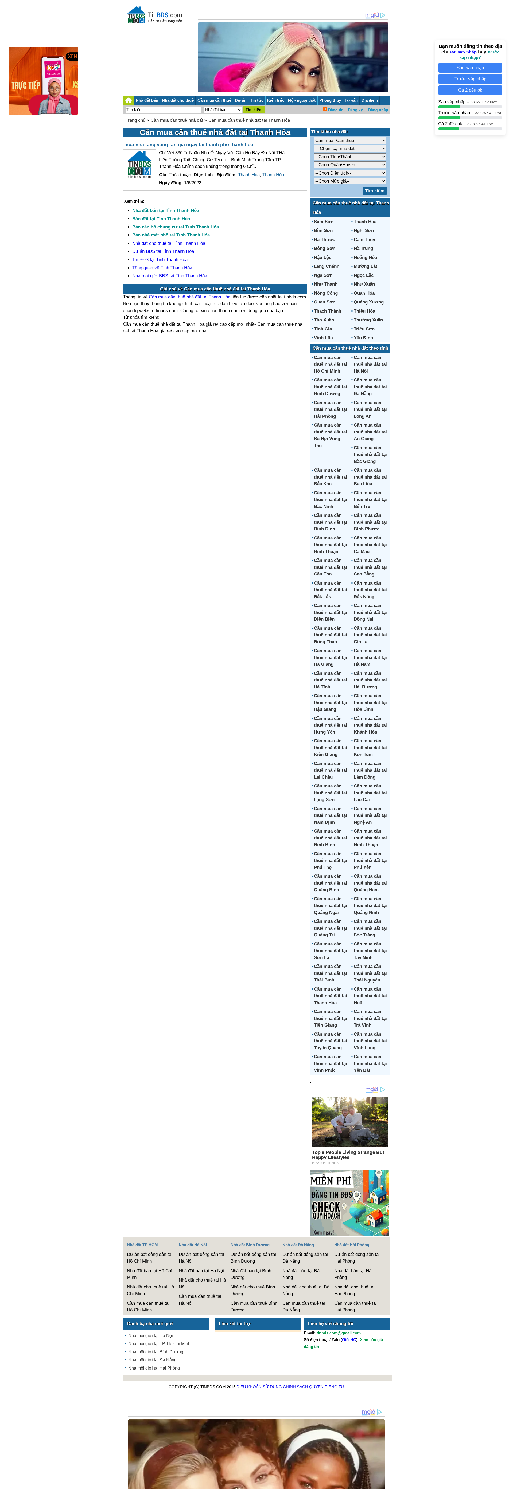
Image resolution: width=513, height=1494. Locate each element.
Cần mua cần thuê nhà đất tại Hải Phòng (330, 409)
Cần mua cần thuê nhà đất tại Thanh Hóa (249, 120)
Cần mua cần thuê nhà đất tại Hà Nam (370, 657)
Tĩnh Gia (323, 329)
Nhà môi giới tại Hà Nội (150, 1335)
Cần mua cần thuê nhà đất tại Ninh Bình (330, 838)
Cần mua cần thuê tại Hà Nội (200, 1300)
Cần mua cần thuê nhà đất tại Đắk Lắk (330, 590)
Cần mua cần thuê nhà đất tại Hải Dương (370, 680)
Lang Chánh (326, 266)
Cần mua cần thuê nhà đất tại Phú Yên (370, 860)
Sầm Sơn (323, 221)
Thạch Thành (327, 311)
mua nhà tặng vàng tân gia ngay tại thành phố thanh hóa (188, 144)
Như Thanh (325, 284)
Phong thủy (330, 100)
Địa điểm (370, 100)
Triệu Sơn (364, 329)
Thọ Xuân (324, 319)
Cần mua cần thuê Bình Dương (254, 1307)
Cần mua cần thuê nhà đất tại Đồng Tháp (330, 635)
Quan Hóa (364, 293)
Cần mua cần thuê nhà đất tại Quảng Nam (370, 883)
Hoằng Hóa (365, 257)
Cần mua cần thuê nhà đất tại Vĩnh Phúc (330, 1063)
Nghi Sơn (364, 230)
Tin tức (256, 100)
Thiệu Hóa (364, 311)
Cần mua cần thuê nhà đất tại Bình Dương (330, 386)
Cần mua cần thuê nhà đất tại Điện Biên (330, 612)
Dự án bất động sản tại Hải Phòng (357, 1258)
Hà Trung (363, 248)
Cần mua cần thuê (214, 100)
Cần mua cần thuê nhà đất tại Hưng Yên (330, 725)
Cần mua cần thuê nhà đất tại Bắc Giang (370, 454)
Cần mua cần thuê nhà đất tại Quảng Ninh (370, 905)
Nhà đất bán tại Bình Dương (251, 1274)
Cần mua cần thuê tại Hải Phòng (355, 1307)
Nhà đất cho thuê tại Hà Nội (202, 1284)
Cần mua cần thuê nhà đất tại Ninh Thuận (370, 838)
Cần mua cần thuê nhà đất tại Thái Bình (330, 973)
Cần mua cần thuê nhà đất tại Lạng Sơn (330, 792)
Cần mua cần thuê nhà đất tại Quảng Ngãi (330, 905)
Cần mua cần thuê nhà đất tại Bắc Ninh (330, 499)
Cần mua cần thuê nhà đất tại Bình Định (330, 522)
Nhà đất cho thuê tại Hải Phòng (354, 1290)
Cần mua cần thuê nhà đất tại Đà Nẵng (370, 386)
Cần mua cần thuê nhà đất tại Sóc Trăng (370, 928)
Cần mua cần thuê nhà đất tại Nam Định (330, 815)
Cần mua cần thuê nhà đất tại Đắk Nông (370, 590)
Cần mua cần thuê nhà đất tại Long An (370, 409)
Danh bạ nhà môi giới (150, 1323)
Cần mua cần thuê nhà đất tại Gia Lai (370, 635)
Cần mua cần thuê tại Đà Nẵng (303, 1307)
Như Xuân (364, 284)
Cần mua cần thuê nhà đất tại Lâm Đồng (370, 770)
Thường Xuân (368, 319)
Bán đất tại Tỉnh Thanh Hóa (161, 218)
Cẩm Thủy (364, 239)
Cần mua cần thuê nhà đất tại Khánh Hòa (370, 725)
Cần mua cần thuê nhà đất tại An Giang (370, 432)
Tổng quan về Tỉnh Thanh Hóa (162, 267)
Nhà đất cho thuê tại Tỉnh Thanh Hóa (168, 243)
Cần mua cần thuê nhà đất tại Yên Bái (370, 1063)
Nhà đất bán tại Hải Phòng (353, 1274)
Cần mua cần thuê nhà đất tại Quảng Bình (330, 883)
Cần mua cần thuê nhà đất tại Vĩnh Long (370, 1041)
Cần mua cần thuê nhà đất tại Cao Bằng (370, 567)
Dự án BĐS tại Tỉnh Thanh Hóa (163, 251)
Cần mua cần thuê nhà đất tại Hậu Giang (330, 702)
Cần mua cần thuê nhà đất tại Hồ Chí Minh (330, 364)
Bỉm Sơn (323, 230)
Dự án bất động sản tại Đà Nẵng (305, 1258)
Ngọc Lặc (364, 275)
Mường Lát (365, 266)
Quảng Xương (369, 302)
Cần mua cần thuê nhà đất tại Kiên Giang (330, 747)
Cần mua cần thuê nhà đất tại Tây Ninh (370, 950)
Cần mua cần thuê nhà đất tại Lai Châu (330, 770)
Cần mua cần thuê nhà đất (177, 120)
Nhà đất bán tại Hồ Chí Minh (149, 1274)
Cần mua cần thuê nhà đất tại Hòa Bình (370, 702)
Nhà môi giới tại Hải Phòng (154, 1368)
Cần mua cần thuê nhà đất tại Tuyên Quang (330, 1041)
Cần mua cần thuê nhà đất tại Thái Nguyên (370, 973)
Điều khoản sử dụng (259, 1387)
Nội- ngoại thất (302, 100)
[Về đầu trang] (508, 1487)
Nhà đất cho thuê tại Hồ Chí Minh (150, 1290)
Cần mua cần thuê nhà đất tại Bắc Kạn (330, 477)
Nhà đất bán (147, 100)
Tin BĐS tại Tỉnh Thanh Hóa (160, 259)
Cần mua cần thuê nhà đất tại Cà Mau (370, 544)
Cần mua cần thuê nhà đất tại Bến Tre (370, 499)
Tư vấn (351, 100)
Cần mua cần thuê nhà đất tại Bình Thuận (330, 544)
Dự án (240, 100)
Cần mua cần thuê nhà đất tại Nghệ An (370, 815)
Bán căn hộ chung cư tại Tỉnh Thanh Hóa (175, 227)
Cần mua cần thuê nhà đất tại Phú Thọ (330, 860)
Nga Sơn (323, 275)
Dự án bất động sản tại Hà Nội (201, 1258)
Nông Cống (326, 293)
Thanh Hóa (249, 174)
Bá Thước (324, 239)
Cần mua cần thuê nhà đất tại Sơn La (330, 950)
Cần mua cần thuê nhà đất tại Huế (370, 996)
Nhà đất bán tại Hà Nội (201, 1270)
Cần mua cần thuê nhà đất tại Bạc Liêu (370, 477)
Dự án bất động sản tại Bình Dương (253, 1258)
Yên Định (363, 337)
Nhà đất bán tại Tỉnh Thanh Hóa (165, 210)
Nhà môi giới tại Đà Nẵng (152, 1360)
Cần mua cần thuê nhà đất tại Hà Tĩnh (330, 680)
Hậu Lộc (322, 257)
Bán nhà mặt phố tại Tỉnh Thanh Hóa (171, 235)
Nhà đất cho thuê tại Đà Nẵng (305, 1290)
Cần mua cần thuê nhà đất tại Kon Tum (370, 747)
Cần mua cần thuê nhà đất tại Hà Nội (370, 364)
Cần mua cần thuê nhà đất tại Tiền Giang (330, 1018)
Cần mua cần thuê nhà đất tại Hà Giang (330, 657)
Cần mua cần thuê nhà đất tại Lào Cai (370, 792)
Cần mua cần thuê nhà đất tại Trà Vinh (370, 1018)
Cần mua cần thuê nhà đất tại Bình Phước (370, 522)
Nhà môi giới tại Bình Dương (155, 1352)
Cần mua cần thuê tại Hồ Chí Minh (148, 1307)
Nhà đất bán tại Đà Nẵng (301, 1274)
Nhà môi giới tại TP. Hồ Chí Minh (159, 1343)
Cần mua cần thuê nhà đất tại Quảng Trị (330, 928)
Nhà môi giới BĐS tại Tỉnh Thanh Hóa (169, 275)
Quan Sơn (324, 302)
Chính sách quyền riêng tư (313, 1387)
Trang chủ (135, 120)
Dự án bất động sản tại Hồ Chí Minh (149, 1258)
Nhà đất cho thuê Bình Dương (253, 1290)
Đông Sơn (324, 248)
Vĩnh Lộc (323, 337)
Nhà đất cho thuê (178, 100)
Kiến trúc (275, 100)
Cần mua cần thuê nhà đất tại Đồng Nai (370, 612)
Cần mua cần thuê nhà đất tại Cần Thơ (330, 567)
